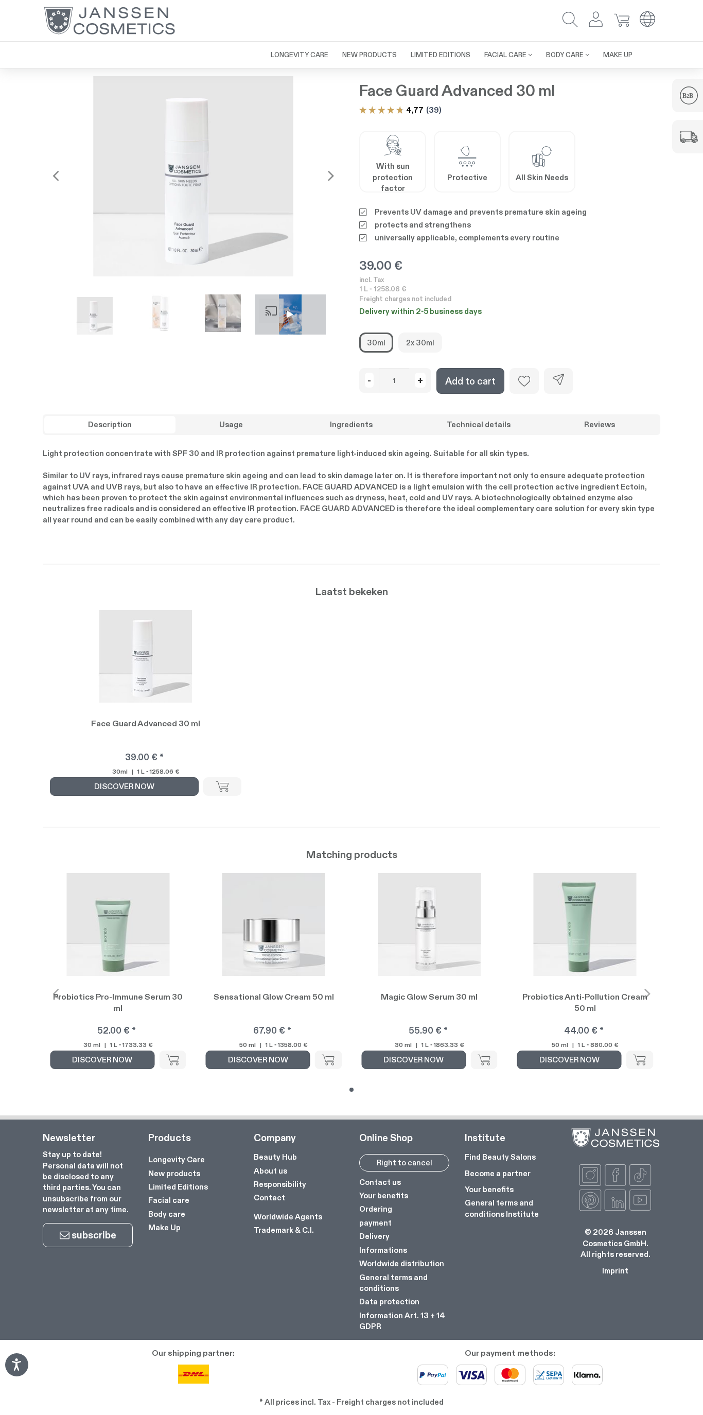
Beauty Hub (275, 1157)
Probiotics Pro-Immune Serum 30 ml (118, 1002)
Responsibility (280, 1184)
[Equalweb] (16, 1373)
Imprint (615, 1271)
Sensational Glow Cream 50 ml (274, 997)
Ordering (375, 1209)
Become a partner (498, 1173)
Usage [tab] (231, 424)
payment (375, 1223)
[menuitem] (257, 49)
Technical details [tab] (479, 424)
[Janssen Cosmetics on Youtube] (640, 1200)
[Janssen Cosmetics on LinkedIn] (615, 1200)
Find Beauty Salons (500, 1157)
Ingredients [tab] (351, 424)
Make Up (164, 1227)
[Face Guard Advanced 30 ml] (193, 176)
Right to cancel (404, 1162)
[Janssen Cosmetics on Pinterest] (590, 1200)
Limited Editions (178, 1187)
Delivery (374, 1236)
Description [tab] (110, 424)
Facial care (168, 1200)
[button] (570, 20)
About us (270, 1171)
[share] (558, 381)
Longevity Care (176, 1159)
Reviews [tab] (599, 424)
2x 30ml (420, 342)
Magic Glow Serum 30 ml (429, 997)
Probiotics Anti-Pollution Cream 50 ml (584, 1002)
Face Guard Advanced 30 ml (145, 723)
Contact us (380, 1182)
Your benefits (383, 1195)
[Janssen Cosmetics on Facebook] (615, 1175)
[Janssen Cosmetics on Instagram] (590, 1175)
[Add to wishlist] (524, 381)
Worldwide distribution (401, 1263)
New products (174, 1173)
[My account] (596, 20)
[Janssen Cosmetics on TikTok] (640, 1175)
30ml (376, 342)
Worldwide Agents (288, 1216)
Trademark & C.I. (284, 1230)
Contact (269, 1197)
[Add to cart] (222, 786)
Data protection (389, 1301)
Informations (383, 1250)
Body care (166, 1214)
